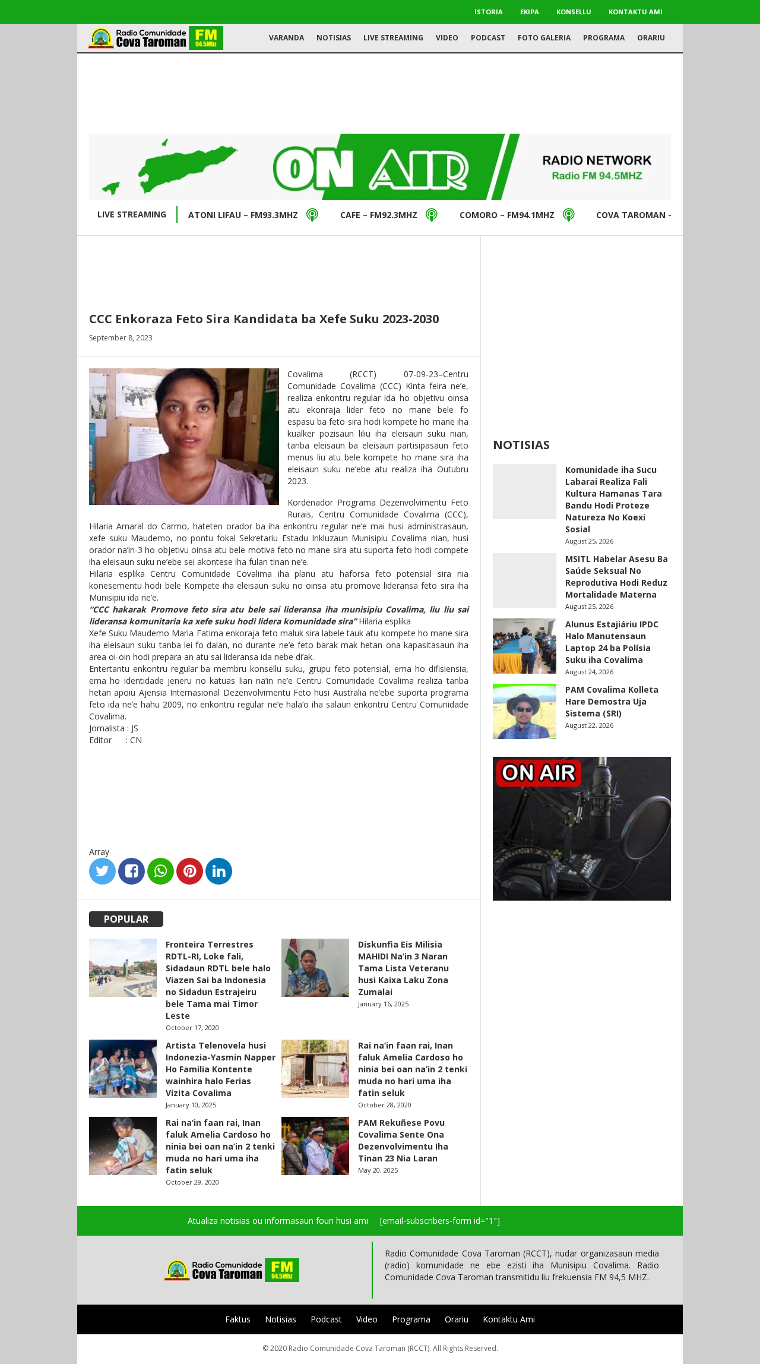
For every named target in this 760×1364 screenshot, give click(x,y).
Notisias (333, 38)
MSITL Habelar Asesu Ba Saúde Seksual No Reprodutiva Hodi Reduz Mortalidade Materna (616, 576)
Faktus (238, 1319)
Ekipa (529, 11)
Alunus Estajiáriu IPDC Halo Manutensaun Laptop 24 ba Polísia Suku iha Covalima (611, 641)
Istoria (488, 11)
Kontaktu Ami (636, 11)
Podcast (488, 38)
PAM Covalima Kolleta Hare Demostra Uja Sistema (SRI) (611, 701)
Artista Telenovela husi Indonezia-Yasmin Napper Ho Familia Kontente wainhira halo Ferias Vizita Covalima (221, 1069)
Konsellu (573, 11)
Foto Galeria (544, 38)
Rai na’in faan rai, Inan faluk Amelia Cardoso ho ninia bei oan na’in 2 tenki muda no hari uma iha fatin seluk (412, 1069)
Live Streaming (393, 38)
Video (447, 38)
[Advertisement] (380, 92)
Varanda (286, 38)
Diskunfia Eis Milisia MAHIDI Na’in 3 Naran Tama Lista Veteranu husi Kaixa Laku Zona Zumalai (403, 968)
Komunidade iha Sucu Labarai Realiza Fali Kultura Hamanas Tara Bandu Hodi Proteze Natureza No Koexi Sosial (613, 499)
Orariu (651, 38)
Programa (604, 38)
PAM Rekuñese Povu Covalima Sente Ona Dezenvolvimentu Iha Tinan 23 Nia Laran (403, 1140)
